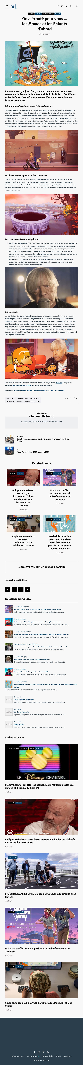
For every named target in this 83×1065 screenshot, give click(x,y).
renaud (19, 401)
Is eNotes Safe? (19, 724)
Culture (38, 13)
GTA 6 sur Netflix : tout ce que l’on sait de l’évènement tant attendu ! (38, 609)
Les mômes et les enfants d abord (29, 398)
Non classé (17, 697)
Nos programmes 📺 (33, 1056)
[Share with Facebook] (74, 398)
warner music (29, 401)
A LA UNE (31, 13)
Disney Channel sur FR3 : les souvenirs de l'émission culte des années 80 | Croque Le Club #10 (39, 786)
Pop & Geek (57, 473)
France (23, 632)
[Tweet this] (76, 398)
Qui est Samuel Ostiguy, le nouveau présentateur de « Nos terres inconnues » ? (41, 634)
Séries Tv (57, 519)
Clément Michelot (41, 416)
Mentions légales (48, 1056)
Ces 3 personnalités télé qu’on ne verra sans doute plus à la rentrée (37, 622)
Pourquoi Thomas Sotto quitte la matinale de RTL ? (31, 672)
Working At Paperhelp (21, 712)
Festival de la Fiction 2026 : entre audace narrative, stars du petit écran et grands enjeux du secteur (59, 542)
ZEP (39, 401)
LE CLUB (32, 748)
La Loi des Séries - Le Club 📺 (18, 748)
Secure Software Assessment (24, 700)
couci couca (10, 398)
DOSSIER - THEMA (48, 13)
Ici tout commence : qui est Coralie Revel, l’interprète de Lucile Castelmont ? (40, 647)
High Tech (21, 519)
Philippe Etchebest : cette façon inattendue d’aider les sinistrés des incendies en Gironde (23, 498)
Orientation (13, 857)
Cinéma (16, 644)
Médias (23, 619)
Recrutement (67, 1056)
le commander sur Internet (22, 385)
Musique (58, 13)
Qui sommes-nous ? (18, 1056)
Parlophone (10, 401)
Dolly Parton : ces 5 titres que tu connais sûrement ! (32, 659)
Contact (58, 1056)
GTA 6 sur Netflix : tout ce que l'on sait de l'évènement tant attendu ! (60, 495)
